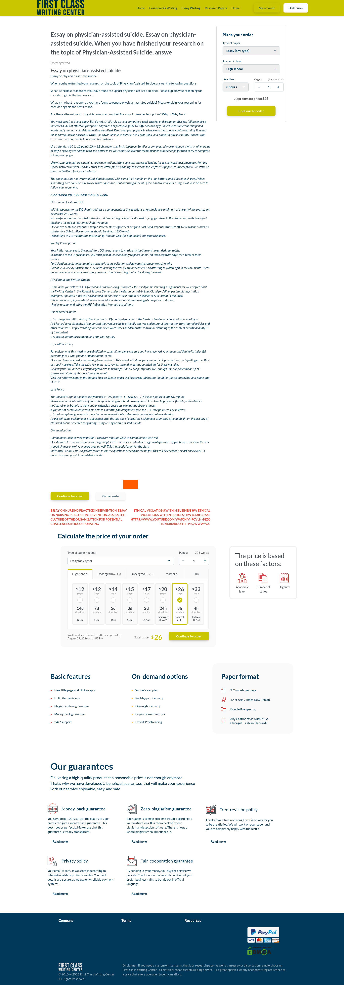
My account (267, 8)
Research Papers (216, 8)
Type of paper (231, 43)
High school (80, 574)
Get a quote (110, 496)
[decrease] (259, 87)
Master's (171, 574)
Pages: (183, 552)
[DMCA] (259, 950)
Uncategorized (60, 63)
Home (141, 8)
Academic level (232, 61)
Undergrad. (109, 574)
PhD (196, 574)
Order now (295, 8)
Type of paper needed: (81, 552)
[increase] (278, 87)
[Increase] (205, 560)
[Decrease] (183, 560)
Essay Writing (191, 8)
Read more (60, 841)
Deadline (228, 79)
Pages (258, 79)
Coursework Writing (163, 8)
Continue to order (70, 496)
